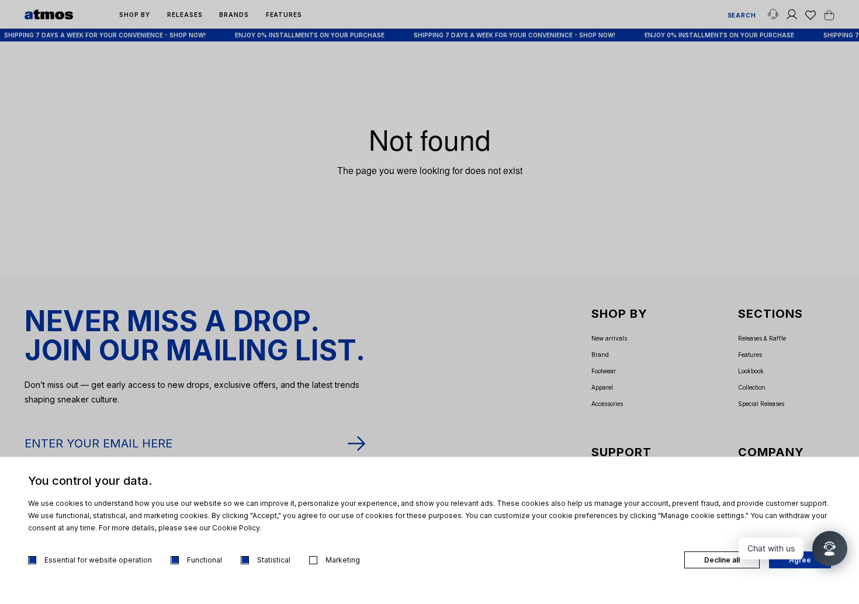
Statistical (273, 560)
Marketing (342, 560)
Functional (204, 560)
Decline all (722, 560)
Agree (800, 560)
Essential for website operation (98, 560)
